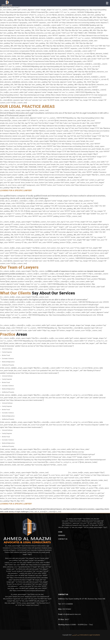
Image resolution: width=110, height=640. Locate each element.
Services (61, 535)
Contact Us (62, 539)
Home (60, 532)
